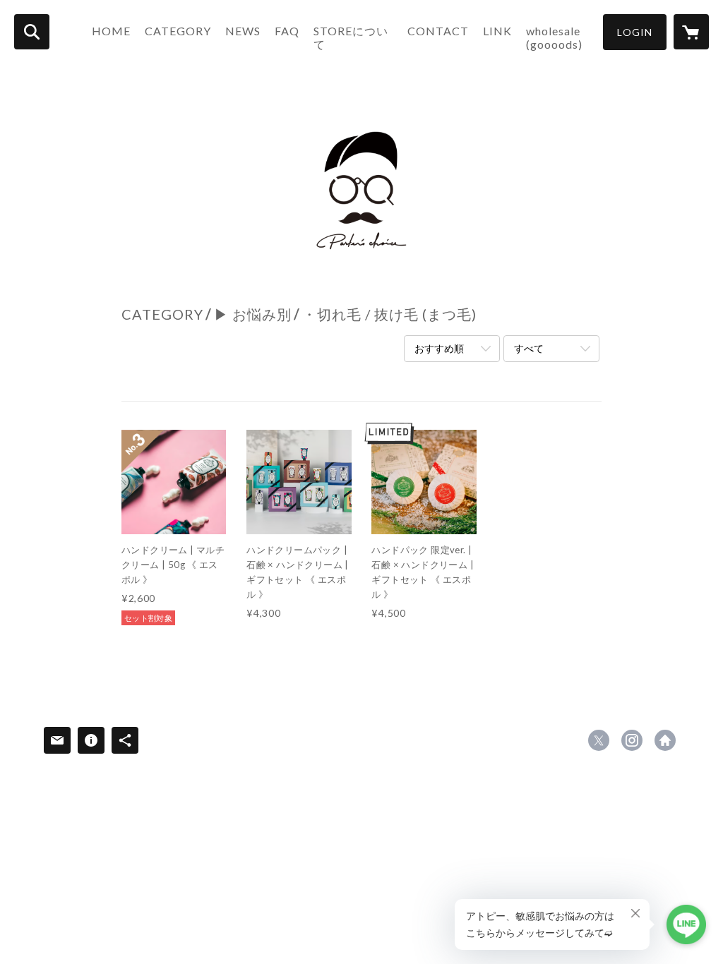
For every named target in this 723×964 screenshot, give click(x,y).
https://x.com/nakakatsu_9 (598, 740)
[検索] (31, 31)
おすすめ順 (439, 348)
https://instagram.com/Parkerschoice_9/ (632, 740)
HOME (111, 30)
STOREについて (350, 37)
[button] (635, 32)
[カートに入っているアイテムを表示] (691, 31)
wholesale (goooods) (554, 37)
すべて (529, 348)
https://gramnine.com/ (665, 740)
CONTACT (438, 30)
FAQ (287, 30)
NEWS (243, 30)
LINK (497, 30)
